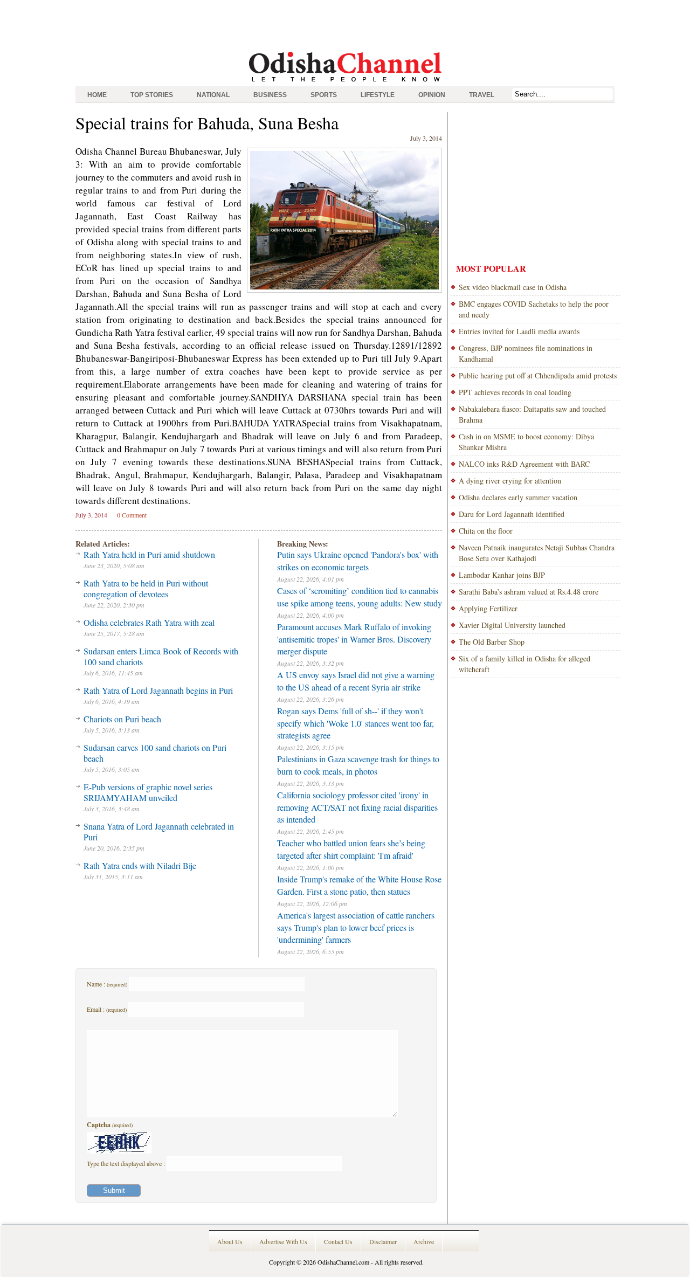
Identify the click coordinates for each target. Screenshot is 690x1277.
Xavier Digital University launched (512, 625)
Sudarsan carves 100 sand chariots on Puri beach (155, 753)
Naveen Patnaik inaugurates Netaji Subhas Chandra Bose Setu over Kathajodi (537, 552)
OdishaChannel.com (343, 1262)
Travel (481, 95)
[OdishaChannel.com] (345, 83)
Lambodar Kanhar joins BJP (502, 575)
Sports (323, 95)
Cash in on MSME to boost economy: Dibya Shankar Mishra (526, 441)
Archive (423, 1241)
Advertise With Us (283, 1241)
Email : (107, 1009)
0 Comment (132, 514)
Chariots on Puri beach (122, 718)
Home (97, 95)
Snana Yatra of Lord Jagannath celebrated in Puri (159, 831)
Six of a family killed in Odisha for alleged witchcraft (524, 663)
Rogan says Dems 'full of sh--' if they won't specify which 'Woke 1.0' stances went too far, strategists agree (355, 723)
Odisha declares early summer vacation (518, 497)
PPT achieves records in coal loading (515, 392)
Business (270, 95)
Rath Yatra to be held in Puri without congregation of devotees (146, 588)
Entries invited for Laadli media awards (519, 331)
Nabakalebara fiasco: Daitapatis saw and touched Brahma (532, 414)
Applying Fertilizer (488, 608)
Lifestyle (378, 95)
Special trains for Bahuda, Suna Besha (207, 122)
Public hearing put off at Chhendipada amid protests (538, 375)
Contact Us (338, 1241)
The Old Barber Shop (492, 642)
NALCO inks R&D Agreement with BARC (524, 464)
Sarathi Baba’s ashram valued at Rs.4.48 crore (528, 591)
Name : (107, 983)
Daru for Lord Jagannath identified (511, 514)
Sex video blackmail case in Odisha (513, 287)
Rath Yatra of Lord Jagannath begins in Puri (158, 690)
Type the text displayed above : (127, 1163)
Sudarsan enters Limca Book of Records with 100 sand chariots (161, 656)
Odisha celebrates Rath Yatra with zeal (149, 622)
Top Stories (151, 95)
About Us (230, 1241)
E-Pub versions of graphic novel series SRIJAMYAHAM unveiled (148, 792)
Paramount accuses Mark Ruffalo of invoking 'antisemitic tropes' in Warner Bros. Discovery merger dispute (354, 639)
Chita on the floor (486, 531)
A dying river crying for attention (510, 480)
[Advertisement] (345, 24)
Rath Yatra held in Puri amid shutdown (149, 554)
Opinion (431, 95)
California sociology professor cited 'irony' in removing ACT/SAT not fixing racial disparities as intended (357, 807)
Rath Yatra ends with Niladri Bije (140, 865)
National (213, 95)
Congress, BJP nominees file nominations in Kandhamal (525, 353)
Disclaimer (383, 1241)
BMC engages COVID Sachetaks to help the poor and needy (534, 309)
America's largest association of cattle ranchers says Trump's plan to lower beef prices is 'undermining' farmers (355, 927)
